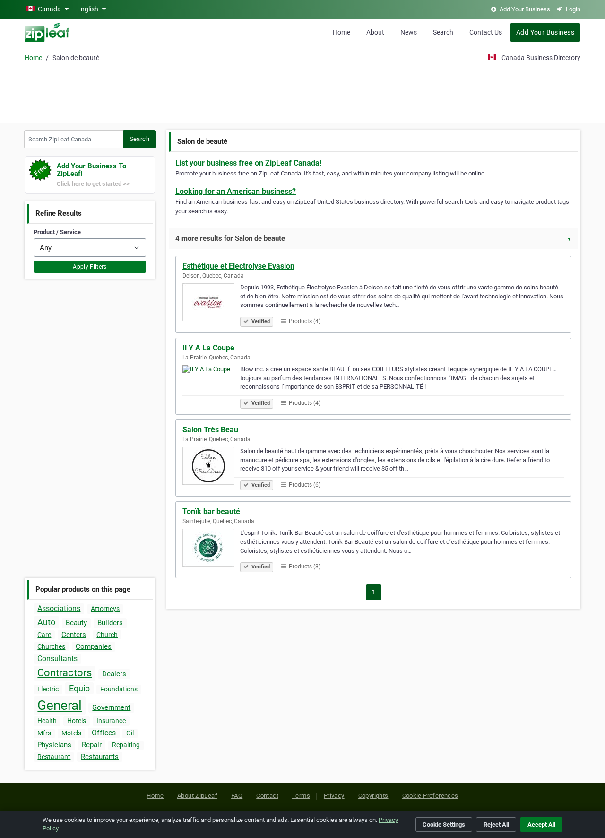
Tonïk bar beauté (211, 511)
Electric (48, 689)
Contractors (64, 673)
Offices (104, 732)
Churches (51, 646)
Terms (301, 795)
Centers (73, 634)
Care (44, 634)
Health (47, 721)
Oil (130, 733)
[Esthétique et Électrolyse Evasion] (211, 303)
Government (111, 707)
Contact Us (485, 32)
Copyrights (373, 795)
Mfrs (44, 733)
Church (107, 634)
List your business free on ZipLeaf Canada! (248, 162)
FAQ (236, 795)
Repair (92, 745)
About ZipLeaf (197, 795)
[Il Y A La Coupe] (211, 385)
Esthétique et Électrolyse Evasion (238, 266)
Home (341, 32)
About (375, 32)
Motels (71, 733)
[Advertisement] (302, 95)
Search (443, 32)
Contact (267, 795)
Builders (110, 623)
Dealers (114, 674)
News (408, 32)
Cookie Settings (444, 824)
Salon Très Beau (210, 429)
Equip (79, 688)
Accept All (541, 824)
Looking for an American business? (235, 191)
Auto (46, 622)
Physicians (54, 745)
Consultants (57, 658)
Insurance (111, 721)
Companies (94, 646)
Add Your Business (545, 32)
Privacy (334, 795)
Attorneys (105, 608)
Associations (58, 608)
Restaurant (53, 756)
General (59, 705)
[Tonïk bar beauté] (211, 549)
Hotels (76, 721)
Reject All (496, 824)
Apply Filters (90, 266)
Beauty (76, 623)
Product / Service (57, 232)
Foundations (119, 689)
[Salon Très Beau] (211, 467)
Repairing (126, 745)
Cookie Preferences (430, 795)
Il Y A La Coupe (208, 347)
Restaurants (100, 756)
